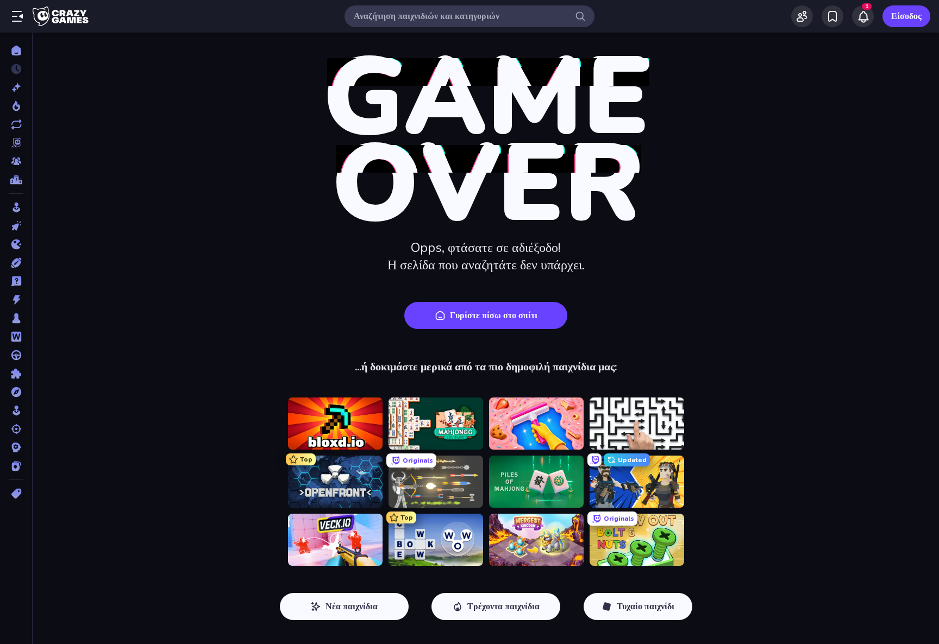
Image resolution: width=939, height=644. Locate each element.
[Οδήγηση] (16, 355)
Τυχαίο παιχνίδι (645, 607)
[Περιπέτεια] (16, 392)
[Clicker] (16, 226)
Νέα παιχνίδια (351, 607)
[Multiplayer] (16, 161)
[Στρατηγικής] (16, 447)
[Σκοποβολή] (16, 429)
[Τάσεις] (16, 106)
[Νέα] (16, 87)
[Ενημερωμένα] (16, 124)
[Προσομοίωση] (16, 410)
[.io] (16, 244)
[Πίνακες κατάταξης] (16, 180)
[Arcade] (16, 207)
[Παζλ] (16, 373)
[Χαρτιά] (16, 466)
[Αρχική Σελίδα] (16, 50)
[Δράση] (16, 300)
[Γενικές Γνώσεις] (16, 281)
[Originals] (16, 143)
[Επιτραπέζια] (16, 318)
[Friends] (802, 16)
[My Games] (832, 16)
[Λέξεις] (16, 336)
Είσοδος (906, 16)
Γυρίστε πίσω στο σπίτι (493, 315)
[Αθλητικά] (16, 263)
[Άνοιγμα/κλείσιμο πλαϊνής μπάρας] (17, 16)
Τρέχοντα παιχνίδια (503, 607)
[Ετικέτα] (16, 493)
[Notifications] (863, 16)
